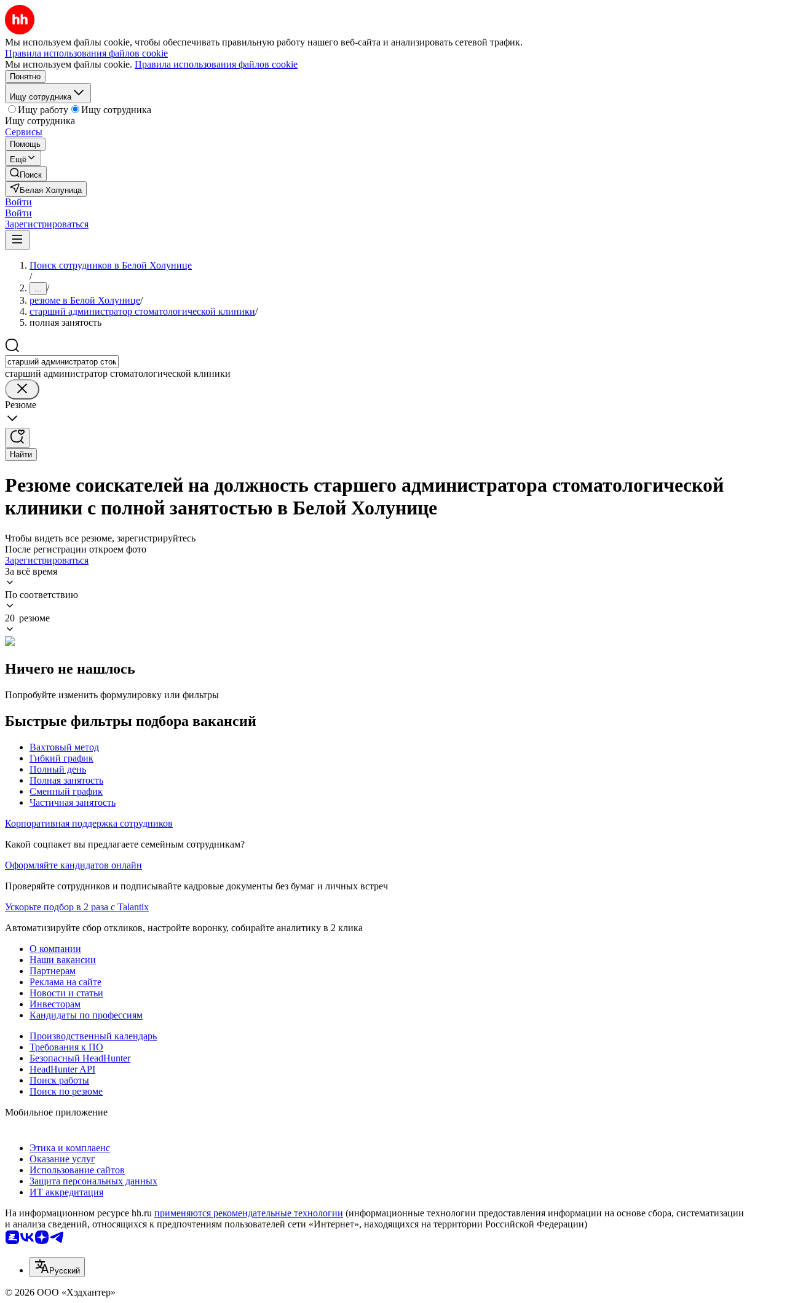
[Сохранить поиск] (17, 438)
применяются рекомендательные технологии (248, 1213)
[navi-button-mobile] (17, 240)
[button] (18, 202)
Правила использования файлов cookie (216, 64)
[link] (26, 173)
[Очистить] (22, 389)
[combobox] (62, 361)
